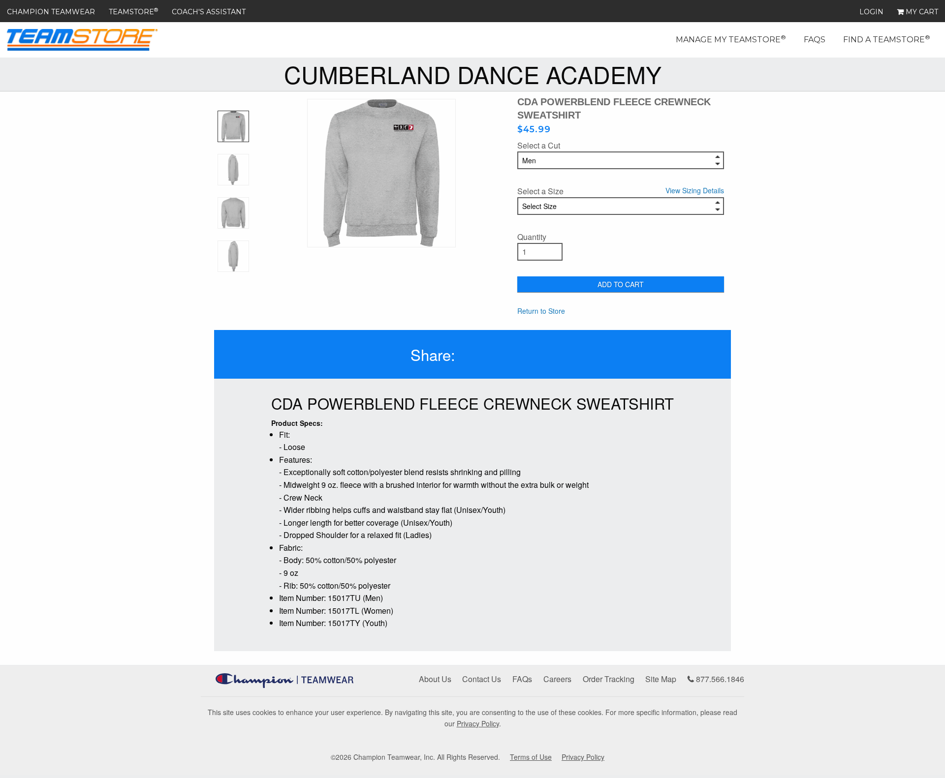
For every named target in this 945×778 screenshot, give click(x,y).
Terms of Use (531, 757)
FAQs (814, 39)
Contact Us (481, 679)
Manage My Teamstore (731, 38)
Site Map (660, 679)
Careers (557, 679)
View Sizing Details (694, 190)
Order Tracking (608, 679)
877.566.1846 (719, 679)
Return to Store (541, 311)
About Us (435, 679)
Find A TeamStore (886, 38)
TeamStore (133, 11)
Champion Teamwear (51, 11)
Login (871, 11)
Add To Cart (621, 284)
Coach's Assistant (209, 11)
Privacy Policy (478, 723)
